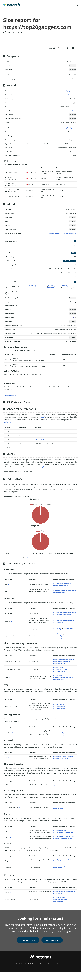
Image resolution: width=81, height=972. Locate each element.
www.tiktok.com (58, 634)
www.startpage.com (59, 638)
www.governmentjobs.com (61, 866)
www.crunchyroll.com (60, 636)
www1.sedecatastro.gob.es (61, 661)
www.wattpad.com (59, 708)
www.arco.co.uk (58, 667)
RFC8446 (31, 286)
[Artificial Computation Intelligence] (27, 557)
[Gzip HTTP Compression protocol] (19, 808)
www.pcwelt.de (58, 731)
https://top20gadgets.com (67, 91)
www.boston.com (58, 704)
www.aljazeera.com (59, 706)
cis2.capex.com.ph (59, 671)
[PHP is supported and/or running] (8, 584)
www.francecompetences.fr (62, 735)
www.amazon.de (69, 807)
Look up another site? (15, 32)
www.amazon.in (58, 675)
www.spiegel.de (68, 756)
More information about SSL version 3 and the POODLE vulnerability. (23, 379)
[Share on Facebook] (64, 47)
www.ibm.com (57, 628)
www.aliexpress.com (59, 830)
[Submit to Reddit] (54, 47)
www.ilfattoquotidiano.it (61, 758)
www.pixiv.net (63, 585)
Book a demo (52, 940)
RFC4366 (64, 286)
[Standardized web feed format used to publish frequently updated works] (8, 757)
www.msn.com (58, 620)
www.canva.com (58, 622)
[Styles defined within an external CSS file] (10, 892)
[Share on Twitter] (59, 47)
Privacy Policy (44, 964)
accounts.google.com (59, 592)
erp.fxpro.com (57, 893)
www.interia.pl (67, 628)
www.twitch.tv (70, 891)
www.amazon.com (66, 838)
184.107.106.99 (39, 439)
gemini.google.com (59, 860)
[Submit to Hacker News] (73, 47)
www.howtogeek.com (69, 612)
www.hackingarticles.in (60, 870)
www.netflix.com (58, 836)
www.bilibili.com (58, 832)
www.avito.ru (57, 868)
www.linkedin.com (59, 891)
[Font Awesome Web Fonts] (21, 669)
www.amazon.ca (58, 808)
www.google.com (68, 620)
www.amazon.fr (58, 807)
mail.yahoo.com (71, 860)
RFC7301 (50, 288)
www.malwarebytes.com (61, 733)
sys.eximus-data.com (60, 785)
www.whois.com (58, 583)
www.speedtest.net (59, 897)
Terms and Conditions (57, 964)
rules (41, 417)
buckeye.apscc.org (59, 679)
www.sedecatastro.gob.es (61, 669)
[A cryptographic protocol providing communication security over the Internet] (8, 591)
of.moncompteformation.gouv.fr (63, 677)
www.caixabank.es (59, 663)
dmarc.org (38, 467)
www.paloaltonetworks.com (62, 614)
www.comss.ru (57, 756)
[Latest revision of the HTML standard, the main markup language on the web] (10, 837)
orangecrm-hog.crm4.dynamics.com (64, 590)
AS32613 (72, 111)
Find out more (28, 940)
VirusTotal (72, 107)
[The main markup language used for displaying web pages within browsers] (9, 831)
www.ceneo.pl (57, 612)
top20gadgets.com (70, 128)
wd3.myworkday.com (60, 899)
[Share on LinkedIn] (68, 47)
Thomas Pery (72, 95)
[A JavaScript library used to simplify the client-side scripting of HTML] (9, 677)
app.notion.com (58, 901)
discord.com (57, 862)
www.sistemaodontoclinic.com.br (63, 659)
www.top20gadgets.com (68, 233)
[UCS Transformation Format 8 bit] (8, 785)
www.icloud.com (58, 630)
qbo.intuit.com (69, 832)
